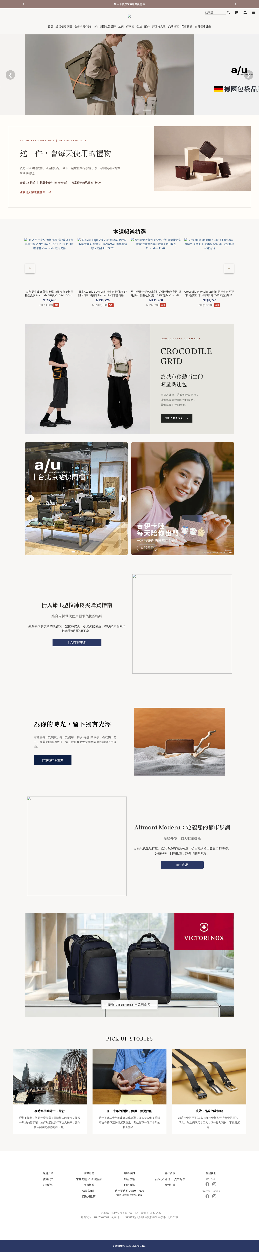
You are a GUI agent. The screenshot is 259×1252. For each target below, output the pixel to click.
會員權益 (89, 1185)
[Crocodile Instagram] (214, 1196)
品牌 (158, 1179)
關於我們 (48, 1179)
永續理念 (48, 1185)
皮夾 (121, 26)
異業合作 (179, 1179)
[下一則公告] (235, 4)
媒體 (167, 1179)
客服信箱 (129, 1179)
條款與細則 (89, 1190)
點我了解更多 (77, 642)
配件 (147, 26)
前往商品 (182, 865)
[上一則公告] (23, 4)
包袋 (139, 26)
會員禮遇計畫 (203, 26)
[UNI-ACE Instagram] (214, 1184)
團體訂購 (170, 1185)
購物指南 (96, 1179)
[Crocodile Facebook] (207, 1196)
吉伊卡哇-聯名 (83, 26)
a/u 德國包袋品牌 (105, 26)
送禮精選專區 (64, 26)
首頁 (50, 26)
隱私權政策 (89, 1196)
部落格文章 (159, 26)
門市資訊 (129, 1185)
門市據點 (186, 26)
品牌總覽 (173, 26)
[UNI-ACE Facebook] (207, 1184)
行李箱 (130, 26)
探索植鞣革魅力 (52, 760)
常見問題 (81, 1179)
